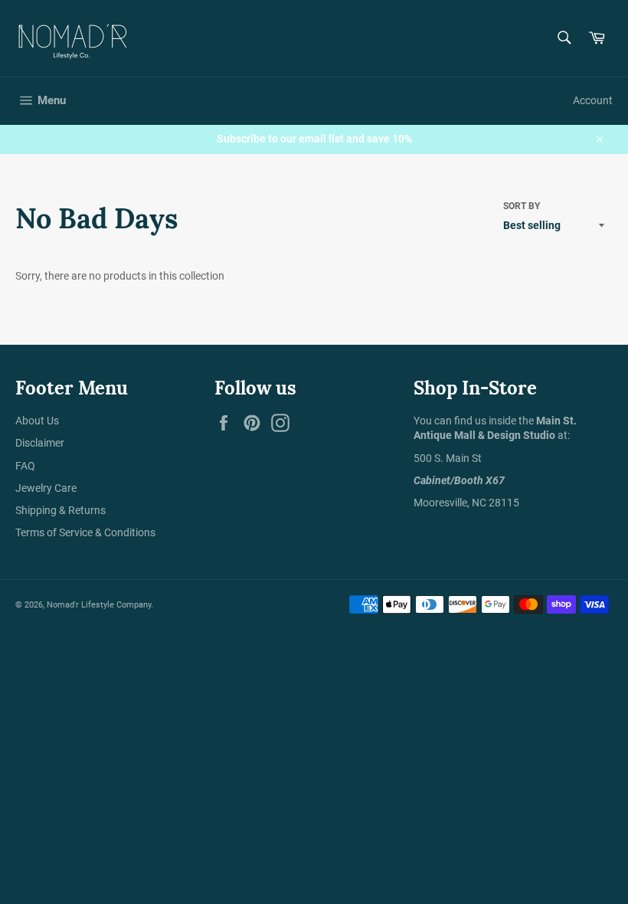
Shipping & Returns (60, 510)
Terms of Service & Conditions (85, 532)
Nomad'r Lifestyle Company (99, 605)
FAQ (25, 466)
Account (593, 100)
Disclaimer (39, 443)
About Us (37, 420)
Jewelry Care (46, 488)
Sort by (521, 206)
